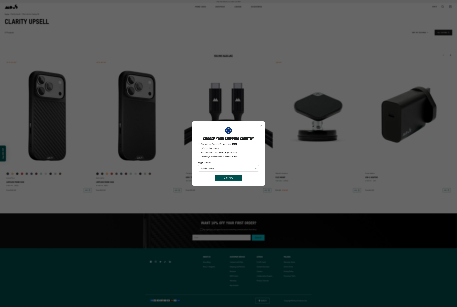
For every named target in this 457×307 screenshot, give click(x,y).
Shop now (228, 178)
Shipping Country (204, 162)
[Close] (261, 126)
